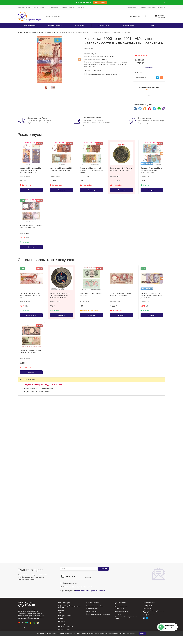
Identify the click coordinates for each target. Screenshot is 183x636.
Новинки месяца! (30, 25)
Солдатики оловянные (54, 25)
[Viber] (163, 108)
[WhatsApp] (159, 108)
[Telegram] (154, 108)
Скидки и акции (119, 608)
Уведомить (149, 68)
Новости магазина (38, 7)
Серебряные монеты (64, 616)
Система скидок (53, 7)
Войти (154, 7)
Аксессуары (62, 624)
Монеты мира (79, 25)
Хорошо (142, 633)
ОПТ (153, 25)
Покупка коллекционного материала (98, 614)
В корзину (31, 190)
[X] (140, 108)
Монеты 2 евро (128, 25)
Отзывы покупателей (67, 7)
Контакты (81, 7)
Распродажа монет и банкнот (95, 606)
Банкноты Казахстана (63, 32)
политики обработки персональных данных (90, 590)
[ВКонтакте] (135, 108)
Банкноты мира (103, 25)
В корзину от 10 (31, 315)
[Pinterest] (149, 108)
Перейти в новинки (100, 2)
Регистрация (161, 7)
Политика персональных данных (26, 627)
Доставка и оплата (24, 7)
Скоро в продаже (91, 611)
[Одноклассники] (144, 108)
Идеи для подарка (92, 608)
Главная (20, 32)
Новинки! (61, 610)
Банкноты (61, 621)
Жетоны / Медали (64, 629)
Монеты (60, 618)
